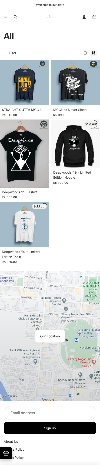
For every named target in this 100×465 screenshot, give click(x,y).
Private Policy (14, 449)
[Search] (15, 17)
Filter (12, 53)
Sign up (50, 428)
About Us (11, 441)
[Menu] (5, 17)
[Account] (84, 17)
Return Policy (14, 457)
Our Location (50, 336)
